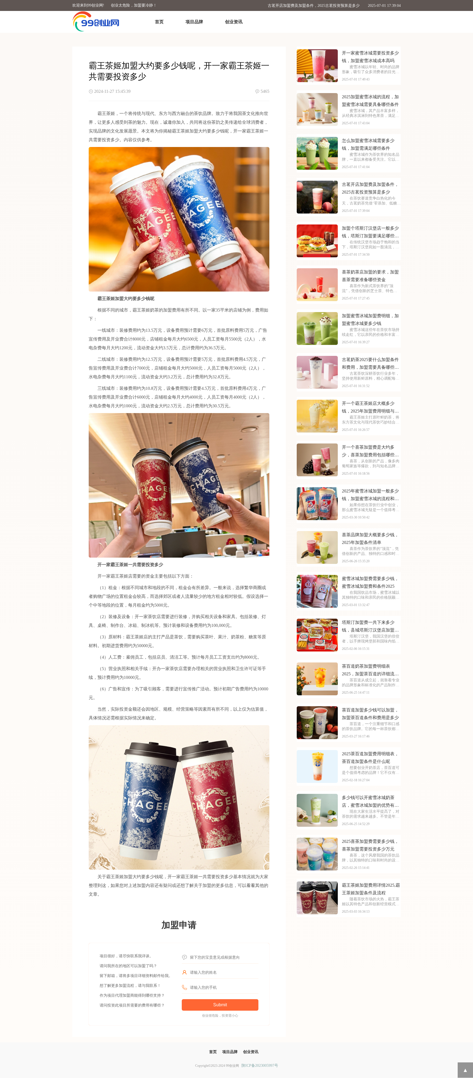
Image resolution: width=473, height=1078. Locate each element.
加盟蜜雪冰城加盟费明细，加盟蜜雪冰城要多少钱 (370, 319)
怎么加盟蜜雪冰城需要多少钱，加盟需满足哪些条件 (368, 144)
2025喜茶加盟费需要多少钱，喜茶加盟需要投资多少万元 (370, 845)
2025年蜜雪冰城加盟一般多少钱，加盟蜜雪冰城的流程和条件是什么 (370, 496)
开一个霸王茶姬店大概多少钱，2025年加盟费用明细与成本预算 (370, 408)
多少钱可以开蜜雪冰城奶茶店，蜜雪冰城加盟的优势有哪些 (370, 802)
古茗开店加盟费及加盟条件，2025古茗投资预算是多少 (314, 6)
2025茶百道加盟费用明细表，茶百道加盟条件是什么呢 (370, 757)
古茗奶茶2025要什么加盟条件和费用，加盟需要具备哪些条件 (370, 364)
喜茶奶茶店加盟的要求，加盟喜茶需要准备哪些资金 (370, 276)
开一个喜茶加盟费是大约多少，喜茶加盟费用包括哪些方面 (370, 452)
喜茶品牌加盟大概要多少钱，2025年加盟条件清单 (370, 538)
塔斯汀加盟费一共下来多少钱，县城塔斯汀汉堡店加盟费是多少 (370, 627)
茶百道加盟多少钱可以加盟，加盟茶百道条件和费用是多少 (370, 714)
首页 (159, 21)
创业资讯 (234, 21)
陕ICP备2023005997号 (259, 1065)
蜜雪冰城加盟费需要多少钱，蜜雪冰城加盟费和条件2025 (370, 582)
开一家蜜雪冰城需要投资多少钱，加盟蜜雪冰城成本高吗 (370, 57)
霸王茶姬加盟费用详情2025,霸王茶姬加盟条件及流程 (371, 889)
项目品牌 (194, 21)
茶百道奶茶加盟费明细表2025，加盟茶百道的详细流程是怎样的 (370, 671)
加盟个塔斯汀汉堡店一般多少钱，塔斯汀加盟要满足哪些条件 (370, 233)
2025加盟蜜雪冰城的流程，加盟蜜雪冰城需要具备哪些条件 (370, 100)
